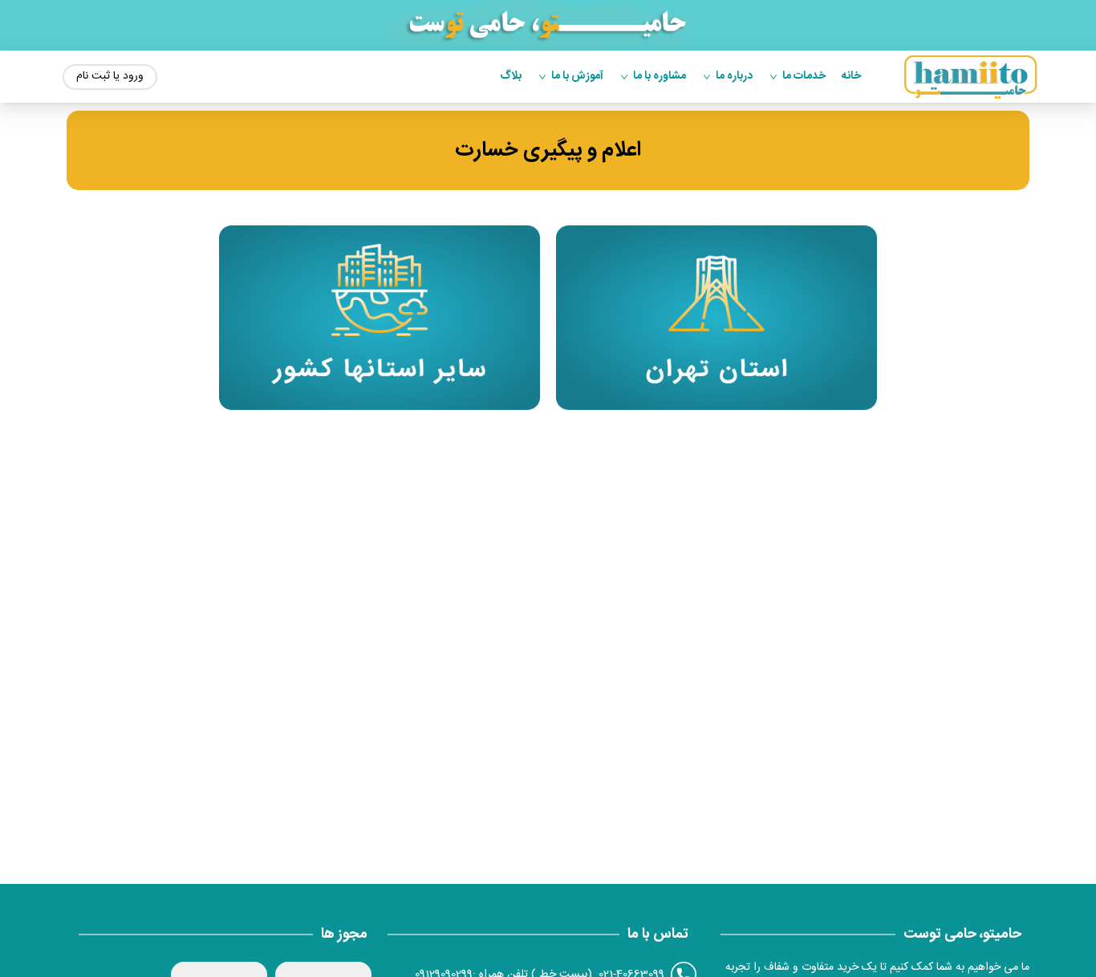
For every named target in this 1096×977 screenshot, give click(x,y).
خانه (851, 76)
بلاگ (511, 76)
